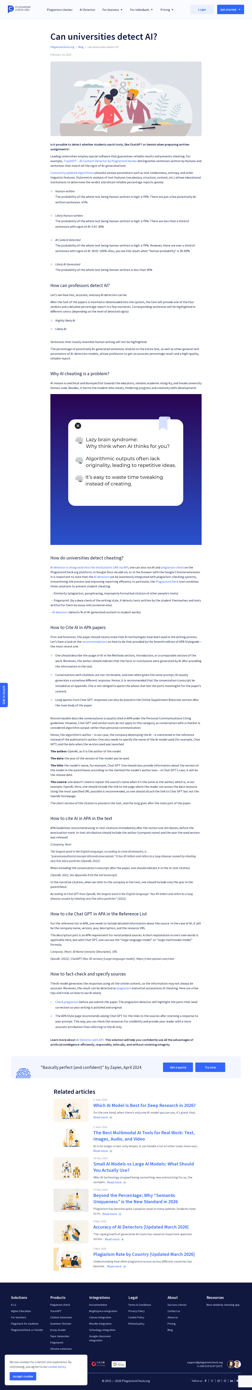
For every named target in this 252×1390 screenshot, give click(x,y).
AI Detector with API (90, 1040)
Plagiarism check (60, 1305)
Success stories (177, 1305)
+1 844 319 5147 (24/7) (209, 1366)
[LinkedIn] (231, 1380)
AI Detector (87, 10)
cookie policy (57, 1367)
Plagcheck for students (25, 1323)
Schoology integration (102, 1330)
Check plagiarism (67, 1002)
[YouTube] (238, 1380)
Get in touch (4, 695)
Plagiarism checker (60, 10)
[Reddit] (218, 1380)
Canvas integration (100, 1317)
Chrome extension (61, 1349)
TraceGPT (55, 1311)
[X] (212, 1380)
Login (202, 9)
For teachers (18, 1317)
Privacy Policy (136, 1311)
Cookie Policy (136, 1317)
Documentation (98, 1305)
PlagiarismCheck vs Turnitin (27, 1330)
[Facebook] (205, 1380)
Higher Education (21, 1311)
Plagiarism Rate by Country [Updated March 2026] (144, 1254)
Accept (23, 1376)
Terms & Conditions (139, 1305)
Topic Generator (59, 1336)
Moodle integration (100, 1323)
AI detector (101, 577)
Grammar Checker (60, 1323)
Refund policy (136, 1323)
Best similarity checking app (223, 1305)
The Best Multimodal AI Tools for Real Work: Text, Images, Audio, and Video (144, 1136)
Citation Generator (61, 1317)
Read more (100, 1117)
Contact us (174, 1311)
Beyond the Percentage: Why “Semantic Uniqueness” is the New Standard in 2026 (135, 1198)
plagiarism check (172, 567)
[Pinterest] (225, 1380)
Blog (170, 1330)
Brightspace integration (103, 1311)
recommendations (94, 642)
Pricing (172, 1323)
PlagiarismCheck (167, 581)
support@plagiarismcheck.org (205, 1362)
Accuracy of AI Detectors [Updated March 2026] (141, 1227)
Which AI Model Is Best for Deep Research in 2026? (144, 1105)
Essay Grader (58, 1330)
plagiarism (124, 988)
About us (173, 1317)
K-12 (13, 1305)
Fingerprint (56, 1342)
